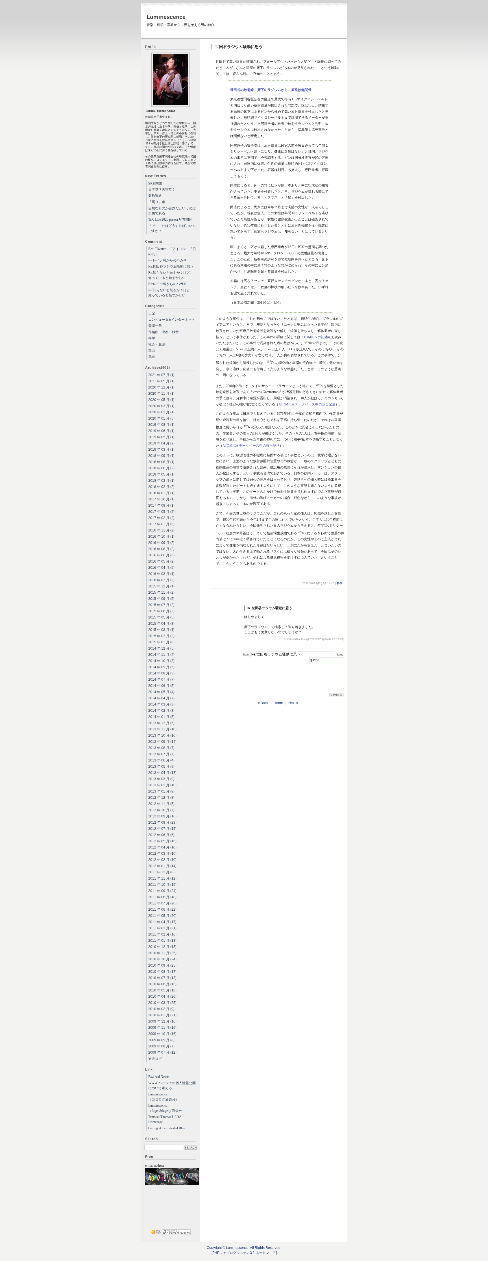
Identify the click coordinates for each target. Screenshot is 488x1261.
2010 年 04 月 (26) (162, 997)
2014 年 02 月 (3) (161, 711)
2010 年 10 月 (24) (162, 959)
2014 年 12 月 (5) (161, 648)
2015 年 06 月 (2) (161, 611)
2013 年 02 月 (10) (162, 785)
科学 (340, 583)
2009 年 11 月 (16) (162, 1028)
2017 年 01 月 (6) (161, 524)
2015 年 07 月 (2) (161, 605)
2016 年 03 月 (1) (161, 574)
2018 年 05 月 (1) (161, 474)
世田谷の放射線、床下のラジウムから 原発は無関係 (270, 90)
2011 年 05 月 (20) (162, 916)
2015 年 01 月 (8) (161, 642)
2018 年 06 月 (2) (161, 468)
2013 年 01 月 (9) (161, 791)
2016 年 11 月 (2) (161, 530)
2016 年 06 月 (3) (161, 555)
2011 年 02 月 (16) (162, 934)
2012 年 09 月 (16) (162, 816)
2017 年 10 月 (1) (161, 499)
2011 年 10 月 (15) (162, 885)
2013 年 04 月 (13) (162, 773)
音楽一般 (155, 326)
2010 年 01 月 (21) (162, 1015)
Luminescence (166, 17)
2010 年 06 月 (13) (162, 984)
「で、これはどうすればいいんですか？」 (172, 228)
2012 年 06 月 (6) (161, 835)
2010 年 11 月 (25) (162, 953)
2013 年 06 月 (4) (161, 760)
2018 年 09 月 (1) (161, 456)
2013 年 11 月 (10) (162, 729)
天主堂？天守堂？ (161, 190)
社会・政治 (156, 344)
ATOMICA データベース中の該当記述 (307, 404)
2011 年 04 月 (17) (162, 922)
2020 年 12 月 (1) (161, 387)
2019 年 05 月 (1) (161, 437)
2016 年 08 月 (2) (161, 549)
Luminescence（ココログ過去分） (163, 1096)
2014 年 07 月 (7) (161, 679)
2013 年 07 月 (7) (161, 754)
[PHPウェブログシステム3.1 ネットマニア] (244, 1253)
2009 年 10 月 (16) (162, 1034)
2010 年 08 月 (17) (162, 972)
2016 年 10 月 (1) (161, 537)
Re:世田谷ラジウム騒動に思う (170, 266)
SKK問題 (155, 183)
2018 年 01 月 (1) (161, 493)
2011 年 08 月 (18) (162, 897)
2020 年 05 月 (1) (161, 400)
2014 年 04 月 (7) (161, 698)
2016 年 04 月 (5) (161, 568)
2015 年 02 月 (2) (161, 636)
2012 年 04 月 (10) (162, 847)
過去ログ (155, 1059)
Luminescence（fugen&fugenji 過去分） (167, 1108)
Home (278, 703)
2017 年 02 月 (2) (161, 518)
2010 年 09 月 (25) (162, 965)
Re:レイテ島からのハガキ (167, 260)
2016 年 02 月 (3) (161, 580)
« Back (263, 703)
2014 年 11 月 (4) (161, 655)
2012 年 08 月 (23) (162, 822)
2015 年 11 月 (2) (161, 592)
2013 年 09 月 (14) (162, 742)
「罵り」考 (156, 202)
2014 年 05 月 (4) (161, 692)
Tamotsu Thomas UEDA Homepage (165, 1119)
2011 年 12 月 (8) (161, 872)
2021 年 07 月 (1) (161, 375)
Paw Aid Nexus (158, 1077)
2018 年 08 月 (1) (161, 462)
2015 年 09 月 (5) (161, 599)
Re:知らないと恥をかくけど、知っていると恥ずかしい (170, 275)
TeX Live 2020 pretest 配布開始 (170, 220)
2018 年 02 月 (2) (161, 487)
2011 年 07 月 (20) (162, 903)
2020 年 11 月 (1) (161, 394)
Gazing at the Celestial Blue (166, 1128)
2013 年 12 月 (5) (161, 723)
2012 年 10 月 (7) (161, 810)
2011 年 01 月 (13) (162, 941)
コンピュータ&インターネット (171, 320)
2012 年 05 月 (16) (162, 841)
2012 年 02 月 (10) (162, 860)
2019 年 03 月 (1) (161, 450)
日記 (151, 313)
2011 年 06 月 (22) (162, 909)
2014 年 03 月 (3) (161, 704)
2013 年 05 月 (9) (161, 767)
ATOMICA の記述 (314, 337)
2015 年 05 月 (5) (161, 617)
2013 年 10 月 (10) (162, 735)
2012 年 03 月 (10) (162, 854)
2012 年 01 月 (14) (162, 866)
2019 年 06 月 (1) (161, 431)
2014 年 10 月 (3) (161, 661)
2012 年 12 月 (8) (161, 798)
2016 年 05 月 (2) (161, 561)
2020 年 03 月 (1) (161, 406)
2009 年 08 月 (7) (161, 1046)
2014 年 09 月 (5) (161, 667)
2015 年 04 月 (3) (161, 624)
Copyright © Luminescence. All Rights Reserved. (244, 1248)
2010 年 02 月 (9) (161, 1009)
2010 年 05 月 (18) (162, 990)
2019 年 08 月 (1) (161, 425)
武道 (151, 357)
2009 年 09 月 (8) (161, 1040)
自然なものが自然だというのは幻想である (172, 210)
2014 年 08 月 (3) (161, 673)
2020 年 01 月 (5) (161, 418)
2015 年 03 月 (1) (161, 630)
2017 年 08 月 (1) (161, 505)
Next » (293, 703)
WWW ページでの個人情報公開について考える (172, 1085)
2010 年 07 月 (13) (162, 978)
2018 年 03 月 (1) (161, 481)
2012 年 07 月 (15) (162, 829)
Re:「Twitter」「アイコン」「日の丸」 (172, 251)
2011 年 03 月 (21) (162, 928)
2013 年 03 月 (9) (161, 779)
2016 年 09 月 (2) (161, 543)
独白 (151, 351)
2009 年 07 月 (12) (162, 1052)
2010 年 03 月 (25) (162, 1003)
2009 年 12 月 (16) (162, 1021)
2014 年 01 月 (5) (161, 717)
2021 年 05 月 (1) (161, 381)
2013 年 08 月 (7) (161, 748)
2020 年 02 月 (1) (161, 412)
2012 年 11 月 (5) (161, 804)
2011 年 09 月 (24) (162, 891)
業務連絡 (155, 196)
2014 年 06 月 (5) (161, 686)
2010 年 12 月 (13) (162, 947)
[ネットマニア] (176, 1234)
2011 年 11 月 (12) (162, 878)
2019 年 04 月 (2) (161, 443)
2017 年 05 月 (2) (161, 512)
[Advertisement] (170, 1207)
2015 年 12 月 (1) (161, 586)
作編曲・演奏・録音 (163, 332)
